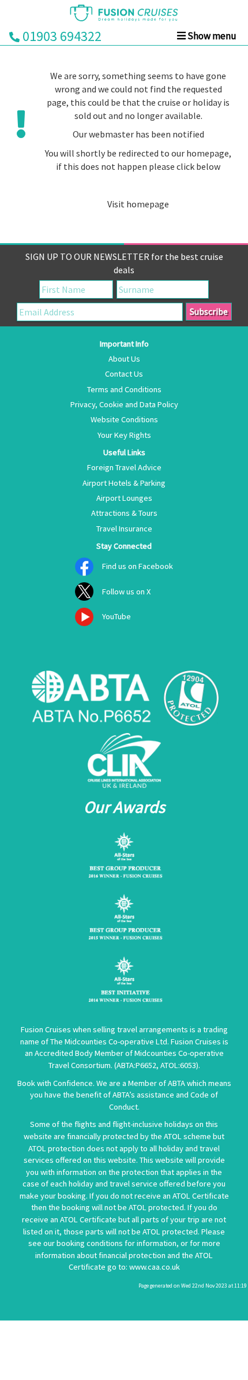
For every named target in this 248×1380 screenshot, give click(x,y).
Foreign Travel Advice (124, 467)
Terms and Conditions (124, 389)
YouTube (116, 616)
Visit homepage (138, 204)
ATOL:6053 (178, 1065)
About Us (124, 359)
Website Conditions (124, 419)
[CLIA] (124, 760)
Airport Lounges (124, 498)
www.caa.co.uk (154, 1267)
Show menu (211, 35)
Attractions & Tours (124, 513)
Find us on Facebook (137, 566)
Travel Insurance (124, 528)
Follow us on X (126, 591)
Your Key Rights (124, 435)
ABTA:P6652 (136, 1065)
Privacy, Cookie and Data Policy (124, 404)
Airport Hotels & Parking (124, 483)
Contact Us (124, 374)
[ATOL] (191, 698)
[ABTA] (91, 698)
